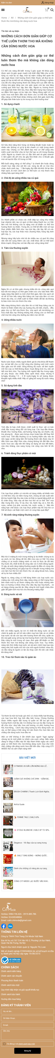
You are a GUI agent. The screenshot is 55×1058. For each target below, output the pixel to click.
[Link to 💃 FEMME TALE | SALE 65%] (8, 820)
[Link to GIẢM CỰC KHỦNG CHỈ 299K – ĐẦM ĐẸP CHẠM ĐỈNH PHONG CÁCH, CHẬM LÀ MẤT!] (8, 782)
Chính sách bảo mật (10, 985)
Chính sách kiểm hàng (11, 971)
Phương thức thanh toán (12, 980)
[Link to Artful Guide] (8, 808)
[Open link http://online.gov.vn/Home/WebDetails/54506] (11, 960)
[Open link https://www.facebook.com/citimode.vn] (3, 926)
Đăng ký (27, 1051)
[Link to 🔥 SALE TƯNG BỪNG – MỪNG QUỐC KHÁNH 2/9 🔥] (8, 859)
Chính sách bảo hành (10, 994)
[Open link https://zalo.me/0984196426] (10, 926)
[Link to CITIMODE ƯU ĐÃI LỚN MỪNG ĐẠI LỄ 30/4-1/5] (8, 769)
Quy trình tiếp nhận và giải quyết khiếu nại (20, 989)
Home (5, 18)
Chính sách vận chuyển (11, 976)
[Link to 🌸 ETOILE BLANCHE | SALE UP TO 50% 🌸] (8, 833)
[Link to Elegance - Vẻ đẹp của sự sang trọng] (8, 846)
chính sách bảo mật (26, 1044)
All (13, 18)
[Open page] (27, 10)
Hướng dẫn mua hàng (11, 999)
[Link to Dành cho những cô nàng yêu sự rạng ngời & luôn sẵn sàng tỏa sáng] (8, 872)
